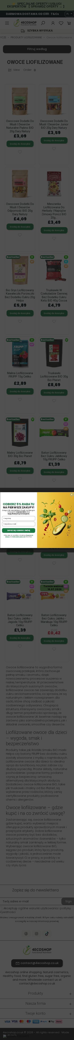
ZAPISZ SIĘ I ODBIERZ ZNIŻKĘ (18, 530)
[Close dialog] (71, 494)
